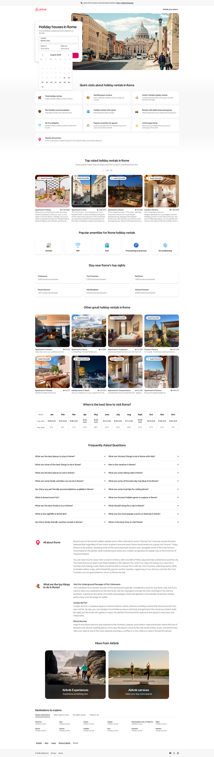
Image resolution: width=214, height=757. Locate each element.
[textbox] (49, 48)
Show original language (124, 3)
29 (64, 82)
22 (64, 78)
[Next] (111, 170)
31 (42, 87)
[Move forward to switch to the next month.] (68, 55)
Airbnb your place (170, 9)
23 (69, 78)
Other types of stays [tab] (61, 715)
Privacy (53, 753)
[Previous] (103, 170)
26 (51, 82)
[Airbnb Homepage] (41, 9)
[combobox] (59, 40)
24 (42, 82)
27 (56, 82)
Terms (60, 753)
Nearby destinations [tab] (42, 715)
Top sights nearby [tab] (79, 715)
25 (47, 82)
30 (69, 82)
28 (60, 82)
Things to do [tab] (94, 715)
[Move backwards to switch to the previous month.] (42, 55)
